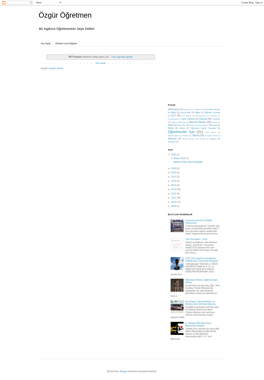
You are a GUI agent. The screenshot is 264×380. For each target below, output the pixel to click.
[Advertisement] (190, 75)
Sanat (195, 135)
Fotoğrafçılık (173, 119)
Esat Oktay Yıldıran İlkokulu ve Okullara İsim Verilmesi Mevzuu (200, 302)
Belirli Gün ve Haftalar (192, 109)
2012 (174, 193)
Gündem (216, 119)
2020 (174, 172)
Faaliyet (213, 116)
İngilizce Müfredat (178, 122)
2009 (174, 206)
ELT (174, 115)
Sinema (172, 138)
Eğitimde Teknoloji (212, 112)
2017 (174, 176)
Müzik (182, 128)
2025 (174, 154)
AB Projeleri (174, 109)
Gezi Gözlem (188, 119)
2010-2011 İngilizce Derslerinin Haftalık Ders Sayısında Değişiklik (201, 259)
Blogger (124, 371)
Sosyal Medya (188, 139)
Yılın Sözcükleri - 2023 (196, 239)
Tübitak (202, 139)
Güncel (203, 118)
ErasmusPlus (200, 116)
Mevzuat (213, 125)
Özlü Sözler (210, 132)
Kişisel (214, 122)
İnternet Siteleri (197, 122)
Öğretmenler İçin (181, 132)
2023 (174, 168)
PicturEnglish (173, 136)
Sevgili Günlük (211, 136)
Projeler (185, 136)
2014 (174, 185)
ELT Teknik (186, 116)
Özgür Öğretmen (65, 15)
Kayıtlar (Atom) (56, 68)
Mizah (171, 128)
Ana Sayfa (46, 43)
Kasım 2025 (180, 158)
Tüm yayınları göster (122, 56)
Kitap (170, 125)
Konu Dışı (181, 125)
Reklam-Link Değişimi (66, 43)
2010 (174, 202)
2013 (174, 189)
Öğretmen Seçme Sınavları (203, 128)
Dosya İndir (185, 112)
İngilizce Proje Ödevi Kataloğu (188, 162)
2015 (174, 181)
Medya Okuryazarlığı (197, 125)
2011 (174, 197)
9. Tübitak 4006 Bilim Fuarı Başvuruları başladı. (198, 324)
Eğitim (197, 112)
